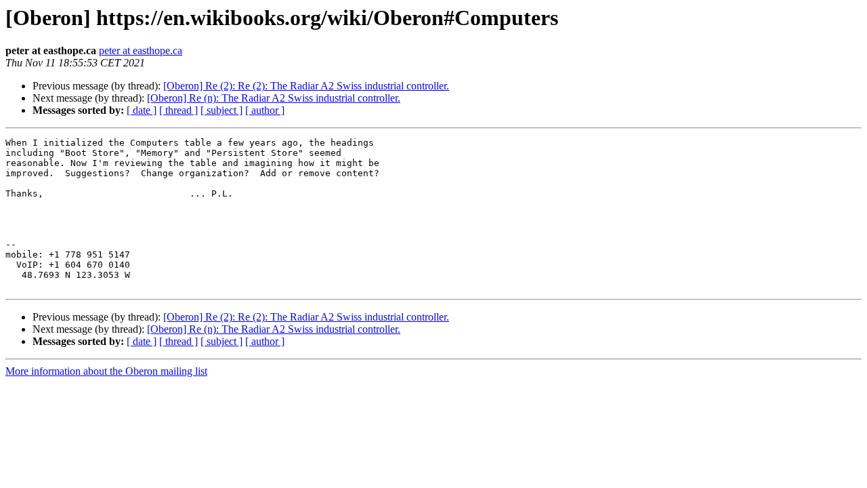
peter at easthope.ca (140, 50)
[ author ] (264, 110)
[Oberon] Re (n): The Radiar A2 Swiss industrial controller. (273, 98)
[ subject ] (221, 110)
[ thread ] (178, 110)
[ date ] (141, 110)
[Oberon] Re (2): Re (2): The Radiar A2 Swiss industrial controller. (306, 86)
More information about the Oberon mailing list (106, 371)
